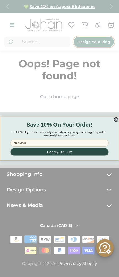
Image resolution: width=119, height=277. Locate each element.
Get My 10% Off (59, 152)
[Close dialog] (116, 119)
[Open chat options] (105, 248)
